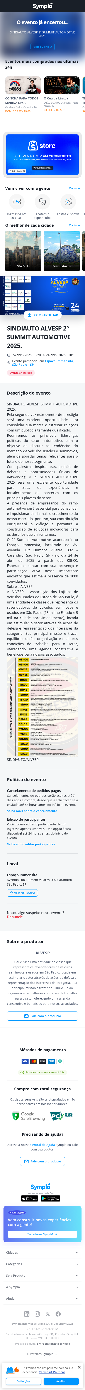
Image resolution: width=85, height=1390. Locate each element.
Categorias (14, 1264)
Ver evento (42, 47)
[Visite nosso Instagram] (37, 1314)
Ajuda (10, 1298)
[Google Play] (50, 1198)
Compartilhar (46, 315)
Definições (24, 1381)
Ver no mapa (24, 893)
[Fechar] (79, 1367)
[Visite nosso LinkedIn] (26, 1314)
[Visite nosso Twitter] (47, 1314)
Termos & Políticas (52, 1372)
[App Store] (29, 1198)
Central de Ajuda (42, 1145)
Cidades (12, 1252)
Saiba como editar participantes (31, 844)
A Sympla (13, 1287)
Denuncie (15, 917)
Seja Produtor (16, 1275)
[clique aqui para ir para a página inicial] (42, 6)
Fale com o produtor (46, 1016)
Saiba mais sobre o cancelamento (32, 811)
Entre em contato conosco (53, 1343)
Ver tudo (74, 188)
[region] (42, 1375)
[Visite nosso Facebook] (58, 1314)
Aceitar (61, 1381)
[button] (13, 1371)
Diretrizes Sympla (40, 1354)
